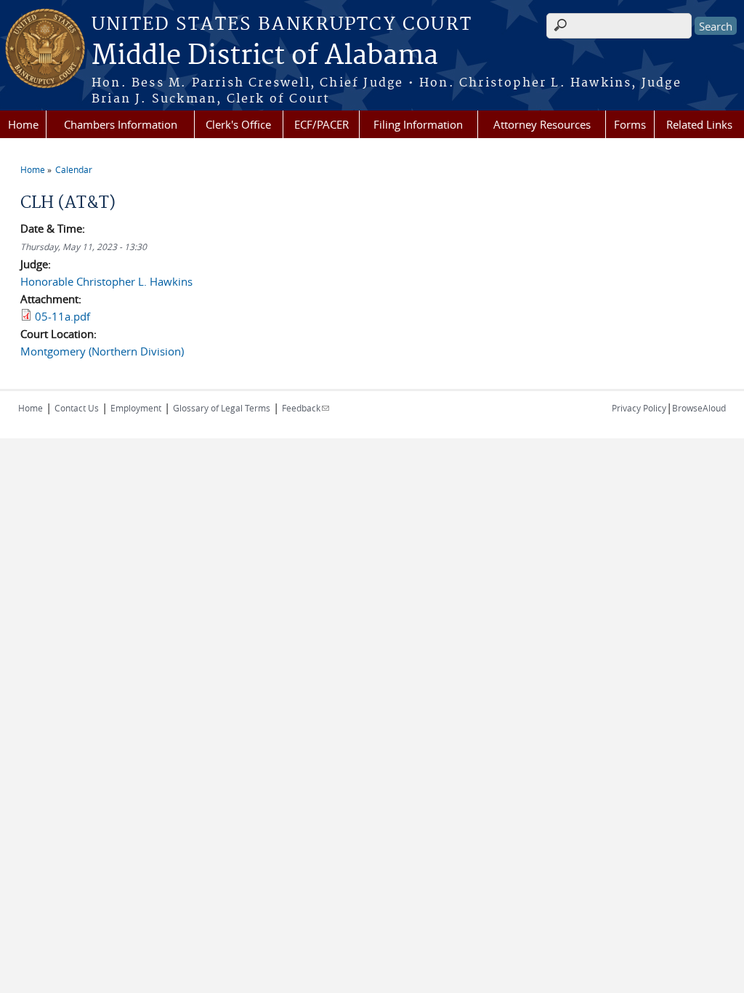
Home (23, 124)
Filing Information (418, 124)
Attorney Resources (542, 124)
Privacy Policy (639, 408)
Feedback (305, 408)
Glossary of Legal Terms (221, 408)
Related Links (699, 124)
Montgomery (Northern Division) (102, 351)
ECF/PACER (321, 124)
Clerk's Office (238, 124)
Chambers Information (120, 124)
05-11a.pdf (62, 316)
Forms (630, 124)
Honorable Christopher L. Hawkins (106, 281)
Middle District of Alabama (265, 56)
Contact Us (76, 408)
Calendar (73, 169)
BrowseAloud (699, 408)
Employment (135, 408)
